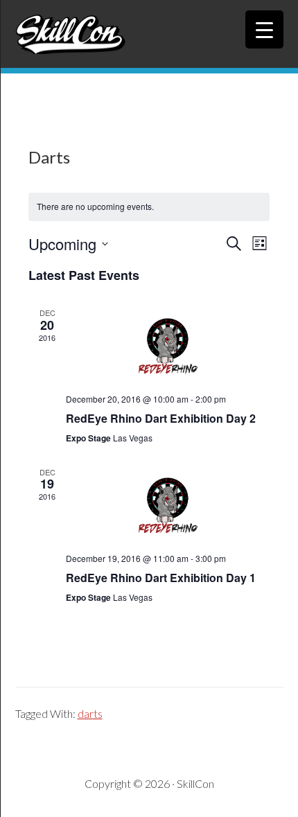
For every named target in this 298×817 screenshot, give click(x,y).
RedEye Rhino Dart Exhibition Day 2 (161, 418)
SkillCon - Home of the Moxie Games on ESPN (149, 34)
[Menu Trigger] (264, 29)
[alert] (149, 207)
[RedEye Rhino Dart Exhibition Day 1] (168, 504)
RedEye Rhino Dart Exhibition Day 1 (161, 578)
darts (90, 713)
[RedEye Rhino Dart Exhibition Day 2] (168, 345)
